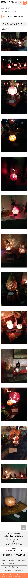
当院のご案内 (8, 536)
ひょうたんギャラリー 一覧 (14, 540)
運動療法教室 (19, 536)
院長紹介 (17, 533)
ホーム (2, 11)
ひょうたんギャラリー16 (14, 544)
